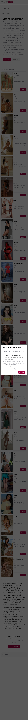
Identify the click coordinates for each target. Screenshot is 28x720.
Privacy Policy (10, 359)
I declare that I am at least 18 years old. (14, 355)
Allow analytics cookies (10, 366)
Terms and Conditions (18, 357)
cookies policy (12, 368)
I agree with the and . (14, 358)
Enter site (21, 372)
